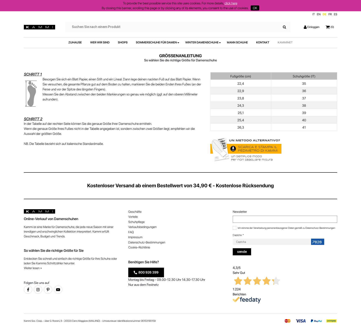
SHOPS (122, 42)
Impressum (135, 237)
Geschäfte (134, 212)
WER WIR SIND (99, 42)
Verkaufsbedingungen (142, 227)
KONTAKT (262, 42)
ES (335, 14)
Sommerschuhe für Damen (156, 42)
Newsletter (240, 212)
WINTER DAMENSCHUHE (202, 42)
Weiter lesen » (33, 268)
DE (324, 14)
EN (319, 14)
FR (330, 14)
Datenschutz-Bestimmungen (146, 242)
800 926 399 (148, 272)
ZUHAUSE (75, 42)
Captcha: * (238, 235)
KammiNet (285, 42)
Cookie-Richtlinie (139, 247)
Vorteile (133, 217)
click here (231, 3)
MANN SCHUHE (237, 42)
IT (314, 14)
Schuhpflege (136, 222)
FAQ (131, 232)
